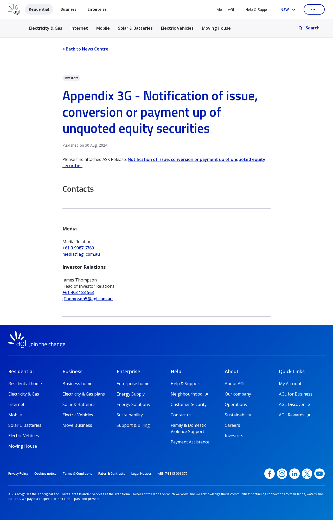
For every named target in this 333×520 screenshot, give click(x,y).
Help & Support (258, 9)
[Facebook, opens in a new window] (269, 473)
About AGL (226, 9)
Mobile (103, 28)
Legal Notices (141, 473)
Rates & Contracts (111, 473)
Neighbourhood (190, 394)
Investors (234, 435)
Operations (236, 404)
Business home (77, 383)
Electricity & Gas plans (83, 394)
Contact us (181, 415)
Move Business (77, 425)
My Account (290, 383)
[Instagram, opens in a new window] (282, 473)
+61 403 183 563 (78, 292)
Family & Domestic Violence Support (188, 425)
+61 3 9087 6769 (78, 248)
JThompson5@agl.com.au (87, 299)
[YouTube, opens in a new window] (319, 473)
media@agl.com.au (81, 254)
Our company (238, 394)
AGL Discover (295, 404)
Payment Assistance (190, 442)
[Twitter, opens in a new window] (307, 473)
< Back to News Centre (85, 49)
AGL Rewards (295, 415)
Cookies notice (45, 473)
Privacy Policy (18, 473)
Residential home (25, 383)
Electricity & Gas (45, 31)
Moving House (216, 28)
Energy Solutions (133, 404)
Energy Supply (131, 394)
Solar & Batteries (135, 28)
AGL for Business (295, 394)
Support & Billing (133, 425)
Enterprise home (133, 383)
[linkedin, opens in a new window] (294, 473)
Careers (232, 425)
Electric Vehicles (177, 28)
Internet (79, 28)
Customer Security (189, 404)
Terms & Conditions (77, 473)
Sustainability (130, 415)
